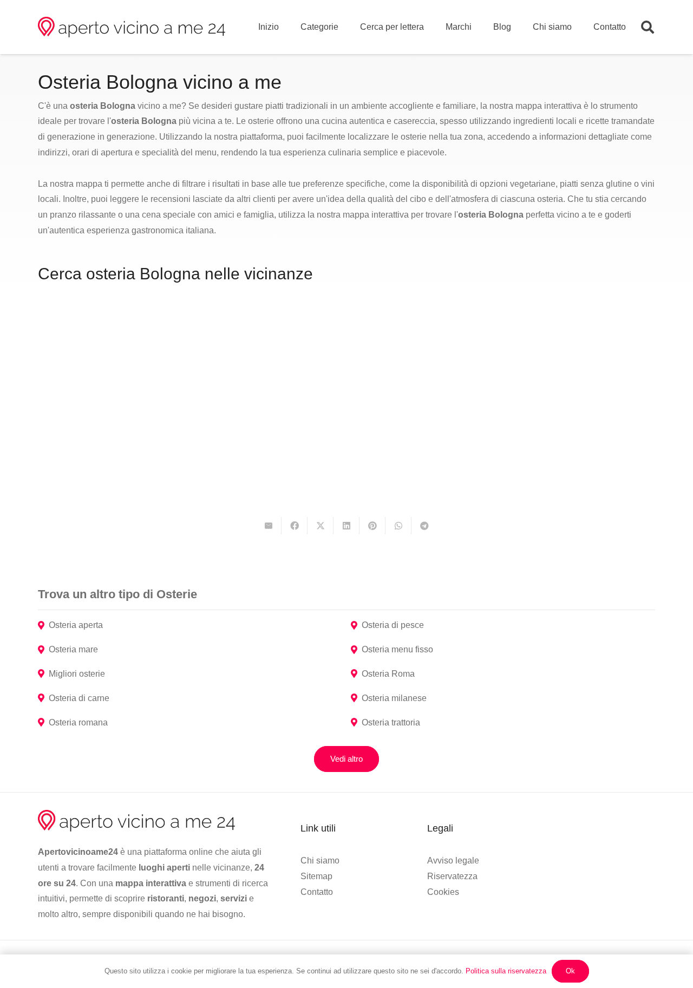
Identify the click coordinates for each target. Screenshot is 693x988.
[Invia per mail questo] (269, 525)
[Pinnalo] (372, 525)
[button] (647, 27)
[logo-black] (131, 27)
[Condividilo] (295, 525)
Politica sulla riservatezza (506, 971)
